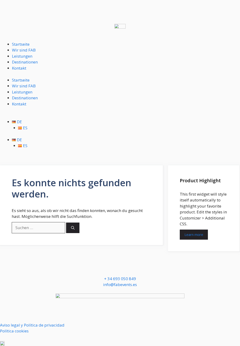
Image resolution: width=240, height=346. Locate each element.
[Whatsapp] (6, 268)
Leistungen (22, 56)
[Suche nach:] (39, 227)
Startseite (21, 44)
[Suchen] (72, 228)
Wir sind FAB (24, 50)
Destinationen (25, 62)
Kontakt (19, 68)
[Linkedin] (31, 268)
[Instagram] (18, 268)
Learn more (193, 234)
